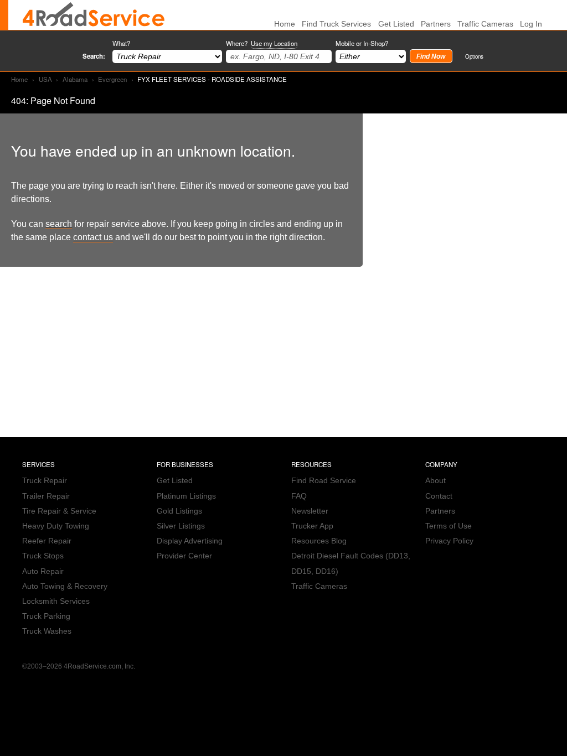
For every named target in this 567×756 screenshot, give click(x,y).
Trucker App (312, 526)
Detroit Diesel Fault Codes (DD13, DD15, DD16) (350, 563)
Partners (436, 24)
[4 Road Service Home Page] (93, 15)
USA (45, 79)
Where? (261, 43)
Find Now (430, 56)
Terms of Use (448, 526)
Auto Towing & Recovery (64, 586)
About (435, 481)
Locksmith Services (56, 601)
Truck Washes (46, 631)
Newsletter (309, 511)
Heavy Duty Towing (55, 526)
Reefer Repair (46, 541)
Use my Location (274, 43)
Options (474, 56)
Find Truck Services (336, 24)
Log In (531, 24)
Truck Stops (43, 556)
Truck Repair (44, 481)
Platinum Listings (186, 496)
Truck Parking (46, 616)
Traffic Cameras (485, 24)
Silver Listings (181, 526)
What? (121, 43)
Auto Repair (43, 571)
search (58, 224)
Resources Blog (319, 541)
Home (19, 79)
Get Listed (396, 24)
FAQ (299, 496)
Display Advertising (190, 541)
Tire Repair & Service (59, 511)
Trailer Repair (46, 496)
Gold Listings (179, 511)
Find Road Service (323, 481)
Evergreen (112, 79)
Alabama (75, 79)
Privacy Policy (449, 541)
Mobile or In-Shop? (362, 43)
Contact (438, 496)
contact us (93, 237)
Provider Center (184, 556)
